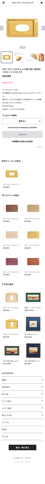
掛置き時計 (6, 387)
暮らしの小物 (7, 415)
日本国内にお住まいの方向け (22, 141)
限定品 (4, 429)
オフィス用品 (6, 401)
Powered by (20, 462)
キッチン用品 (6, 408)
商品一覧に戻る (22, 447)
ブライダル (5, 422)
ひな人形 (5, 436)
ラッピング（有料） (9, 115)
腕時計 (4, 380)
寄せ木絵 (5, 394)
